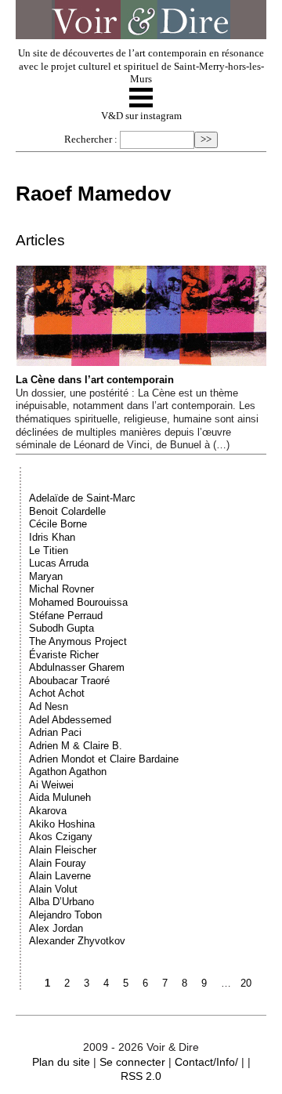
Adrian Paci (55, 732)
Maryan (46, 576)
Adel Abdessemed (70, 720)
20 (245, 983)
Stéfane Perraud (66, 615)
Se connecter (132, 1062)
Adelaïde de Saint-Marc (82, 498)
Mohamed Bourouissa (78, 602)
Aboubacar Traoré (69, 680)
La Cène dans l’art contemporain (95, 380)
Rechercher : (91, 139)
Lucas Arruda (59, 563)
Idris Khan (52, 537)
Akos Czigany (60, 836)
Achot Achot (57, 693)
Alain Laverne (60, 876)
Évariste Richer (64, 655)
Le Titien (48, 550)
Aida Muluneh (60, 797)
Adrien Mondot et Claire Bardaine (104, 759)
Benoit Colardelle (67, 511)
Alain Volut (53, 889)
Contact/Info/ (206, 1062)
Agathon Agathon (68, 771)
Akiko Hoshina (62, 824)
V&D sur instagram (141, 115)
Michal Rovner (61, 589)
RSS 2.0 (141, 1076)
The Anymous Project (78, 641)
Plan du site (61, 1062)
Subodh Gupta (61, 628)
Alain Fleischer (62, 850)
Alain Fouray (57, 863)
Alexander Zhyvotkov (77, 941)
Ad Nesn (48, 706)
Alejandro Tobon (65, 915)
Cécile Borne (58, 524)
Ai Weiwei (51, 785)
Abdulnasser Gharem (77, 667)
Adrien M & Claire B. (75, 746)
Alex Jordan (56, 928)
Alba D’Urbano (61, 901)
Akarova (48, 811)
